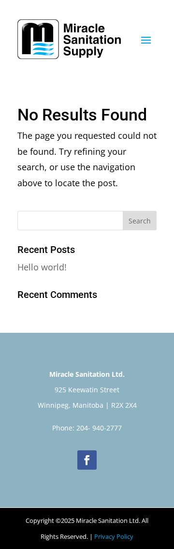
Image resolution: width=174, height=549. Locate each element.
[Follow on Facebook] (87, 460)
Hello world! (42, 267)
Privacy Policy (113, 536)
